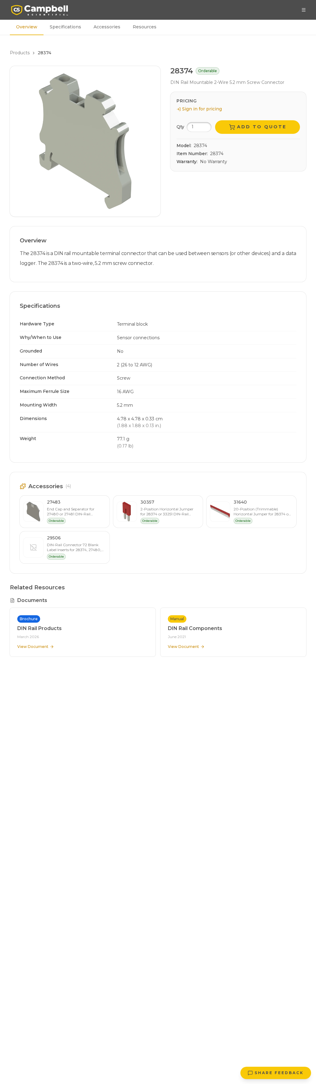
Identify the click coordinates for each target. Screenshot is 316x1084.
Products (20, 53)
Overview (26, 27)
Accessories (107, 27)
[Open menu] (303, 10)
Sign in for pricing (202, 109)
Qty (180, 127)
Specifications (65, 27)
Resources (144, 27)
